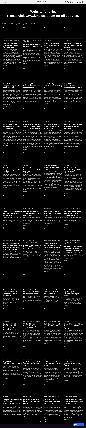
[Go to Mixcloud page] (80, 2)
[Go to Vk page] (73, 2)
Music (4, 2)
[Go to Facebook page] (66, 2)
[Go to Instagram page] (68, 2)
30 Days (5, 23)
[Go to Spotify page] (71, 2)
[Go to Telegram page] (82, 2)
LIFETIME (26, 23)
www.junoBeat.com (40, 16)
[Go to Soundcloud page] (75, 2)
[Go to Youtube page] (78, 2)
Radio (9, 2)
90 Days (12, 23)
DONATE (33, 23)
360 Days (19, 23)
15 (47, 421)
